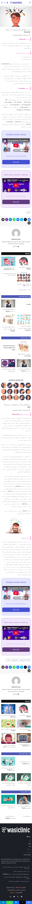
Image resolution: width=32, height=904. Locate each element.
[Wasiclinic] (16, 2)
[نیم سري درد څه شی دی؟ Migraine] (24, 261)
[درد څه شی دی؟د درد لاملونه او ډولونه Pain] (24, 277)
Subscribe (16, 162)
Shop (29, 843)
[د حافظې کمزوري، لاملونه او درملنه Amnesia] (8, 303)
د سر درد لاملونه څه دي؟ (25, 289)
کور (30, 840)
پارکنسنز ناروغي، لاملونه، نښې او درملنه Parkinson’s (25, 328)
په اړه (29, 852)
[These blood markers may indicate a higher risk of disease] (8, 342)
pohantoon (12, 890)
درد (28, 212)
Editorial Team (25, 35)
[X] (16, 246)
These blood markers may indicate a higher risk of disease (9, 347)
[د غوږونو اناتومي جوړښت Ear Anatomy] (24, 346)
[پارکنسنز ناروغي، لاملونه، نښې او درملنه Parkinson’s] (24, 319)
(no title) (29, 304)
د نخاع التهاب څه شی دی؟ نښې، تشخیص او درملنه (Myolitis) (8, 328)
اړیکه (29, 849)
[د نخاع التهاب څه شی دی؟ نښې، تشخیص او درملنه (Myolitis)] (8, 320)
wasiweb (18, 890)
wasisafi (24, 887)
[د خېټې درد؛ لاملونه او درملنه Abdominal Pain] (8, 261)
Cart (30, 846)
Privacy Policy (27, 854)
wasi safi (23, 890)
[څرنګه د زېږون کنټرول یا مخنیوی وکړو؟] (8, 363)
